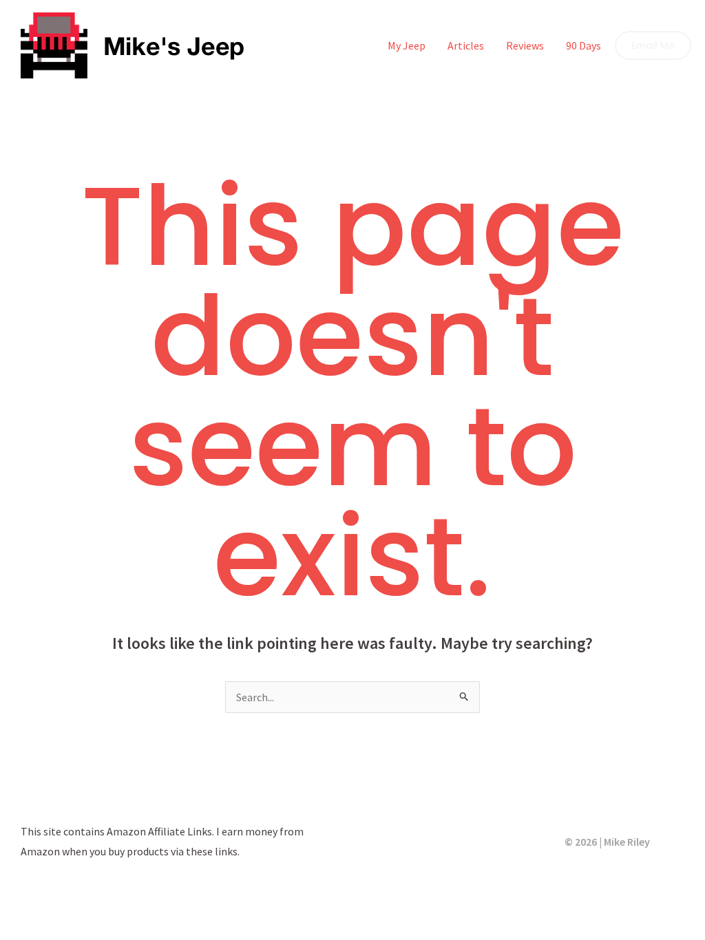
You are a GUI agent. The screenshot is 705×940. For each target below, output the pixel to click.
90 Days (583, 45)
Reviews (525, 45)
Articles (466, 45)
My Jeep (406, 45)
